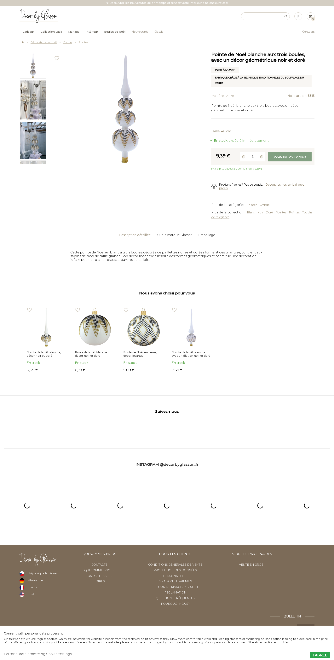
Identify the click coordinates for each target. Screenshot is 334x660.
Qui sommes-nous (99, 570)
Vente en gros (251, 564)
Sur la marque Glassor (174, 235)
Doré (269, 212)
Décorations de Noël (44, 42)
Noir (260, 212)
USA (31, 594)
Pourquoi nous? (175, 603)
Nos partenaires (99, 576)
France (32, 587)
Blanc (251, 212)
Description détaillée (135, 235)
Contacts (308, 31)
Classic (158, 31)
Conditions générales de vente (175, 564)
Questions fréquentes (175, 598)
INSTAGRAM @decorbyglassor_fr (167, 464)
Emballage (206, 235)
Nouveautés (140, 31)
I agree (320, 655)
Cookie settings (59, 654)
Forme (67, 42)
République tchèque (42, 573)
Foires (99, 581)
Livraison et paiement (175, 581)
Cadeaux (28, 31)
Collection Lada (51, 31)
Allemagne (35, 580)
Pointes (83, 42)
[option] (33, 65)
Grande (265, 205)
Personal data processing (24, 654)
